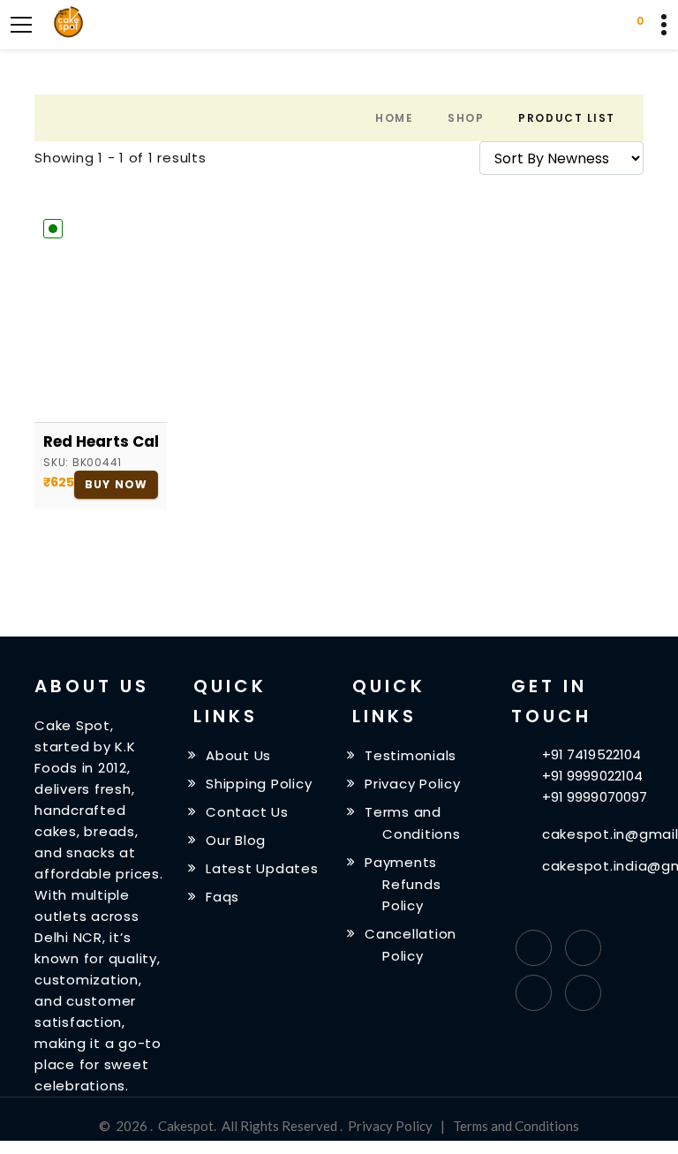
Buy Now (116, 484)
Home (394, 117)
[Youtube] (583, 993)
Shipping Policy (259, 783)
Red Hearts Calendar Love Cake (100, 441)
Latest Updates (262, 868)
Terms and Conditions (516, 1126)
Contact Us (247, 812)
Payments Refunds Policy (403, 884)
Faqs (222, 895)
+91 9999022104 (592, 775)
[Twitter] (583, 948)
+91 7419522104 (591, 754)
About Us (238, 755)
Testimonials (410, 755)
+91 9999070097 (594, 797)
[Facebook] (534, 948)
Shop (466, 117)
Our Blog (236, 840)
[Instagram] (534, 993)
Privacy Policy (413, 783)
